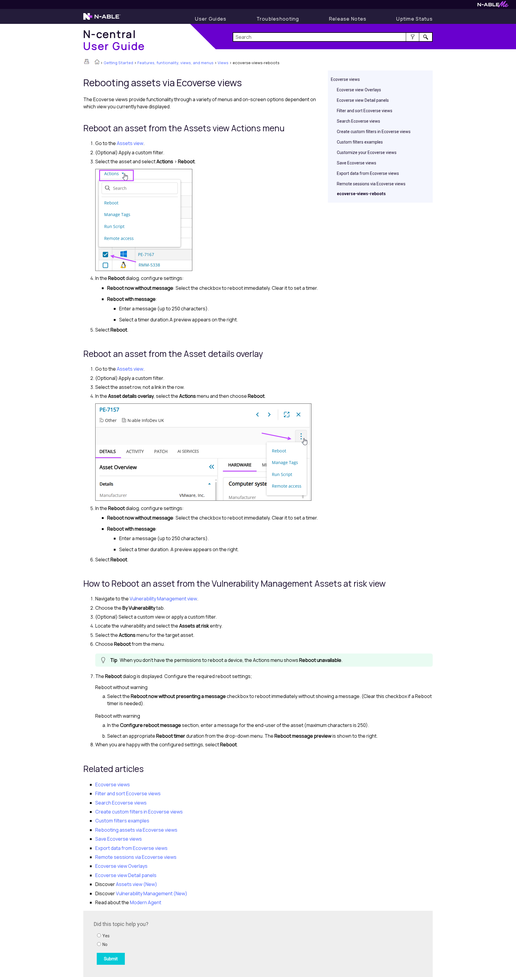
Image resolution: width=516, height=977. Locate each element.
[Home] (97, 62)
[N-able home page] (102, 19)
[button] (412, 37)
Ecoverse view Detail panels (363, 100)
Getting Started (118, 62)
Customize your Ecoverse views (367, 152)
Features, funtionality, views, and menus (175, 62)
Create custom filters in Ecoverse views (374, 131)
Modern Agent (145, 902)
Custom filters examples (360, 142)
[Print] (86, 61)
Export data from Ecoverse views (368, 173)
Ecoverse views (345, 79)
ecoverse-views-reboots (361, 193)
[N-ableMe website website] (493, 6)
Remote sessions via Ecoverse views (371, 183)
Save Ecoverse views (356, 163)
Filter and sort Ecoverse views (364, 110)
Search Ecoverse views (358, 121)
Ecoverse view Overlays (359, 89)
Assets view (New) (136, 884)
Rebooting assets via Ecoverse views (136, 830)
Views (223, 62)
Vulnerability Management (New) (151, 893)
